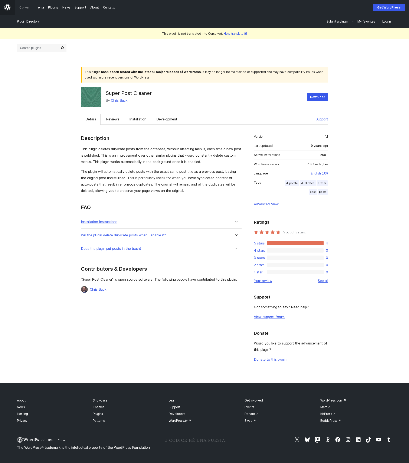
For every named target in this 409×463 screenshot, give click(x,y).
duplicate (292, 183)
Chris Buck (119, 100)
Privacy (22, 420)
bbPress (328, 414)
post (313, 191)
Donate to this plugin (270, 359)
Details (90, 119)
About (21, 400)
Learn (173, 400)
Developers (177, 414)
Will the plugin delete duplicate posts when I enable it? (123, 235)
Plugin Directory (28, 21)
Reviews (112, 119)
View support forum (269, 317)
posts (322, 191)
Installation (137, 119)
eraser (322, 183)
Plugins (98, 414)
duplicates (307, 183)
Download (317, 97)
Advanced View (266, 204)
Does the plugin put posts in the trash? (111, 249)
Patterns (99, 420)
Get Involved (254, 400)
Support (322, 119)
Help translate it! (235, 33)
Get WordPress (389, 7)
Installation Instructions (99, 222)
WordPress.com (333, 400)
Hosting (22, 414)
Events (249, 407)
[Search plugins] (62, 48)
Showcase (100, 400)
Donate (252, 414)
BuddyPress (330, 420)
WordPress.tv (180, 420)
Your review (263, 281)
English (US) (319, 173)
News (21, 407)
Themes (98, 407)
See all (323, 281)
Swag (250, 420)
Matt (325, 407)
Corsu (62, 440)
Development (166, 119)
